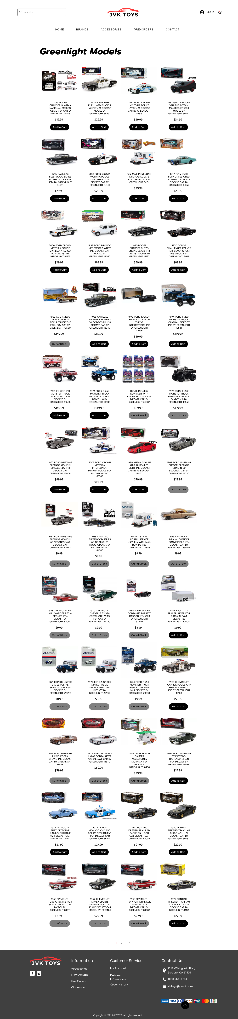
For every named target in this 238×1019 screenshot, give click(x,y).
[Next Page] (129, 942)
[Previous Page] (109, 942)
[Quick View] (59, 80)
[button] (220, 12)
